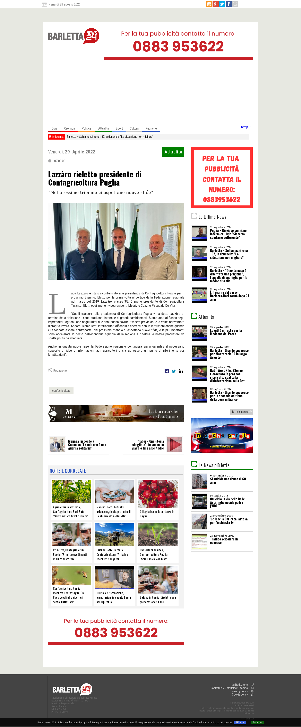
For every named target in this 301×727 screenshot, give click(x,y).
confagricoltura (61, 391)
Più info (240, 722)
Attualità (103, 128)
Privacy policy (240, 691)
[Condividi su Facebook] (167, 373)
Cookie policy (240, 694)
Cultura (134, 128)
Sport (119, 128)
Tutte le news (240, 412)
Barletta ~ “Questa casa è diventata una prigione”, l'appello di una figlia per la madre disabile (120, 137)
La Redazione (240, 684)
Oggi (54, 128)
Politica (86, 128)
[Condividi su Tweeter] (174, 373)
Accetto (257, 722)
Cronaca (69, 128)
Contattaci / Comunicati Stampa (229, 688)
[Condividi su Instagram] (181, 373)
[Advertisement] (150, 93)
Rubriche (151, 128)
